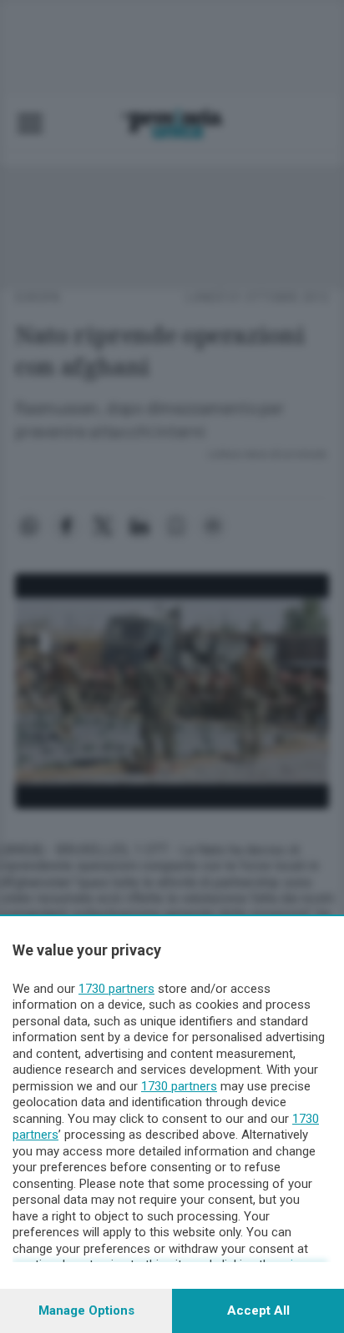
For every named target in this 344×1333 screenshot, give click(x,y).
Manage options (86, 1310)
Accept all (258, 1310)
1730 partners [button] (116, 988)
